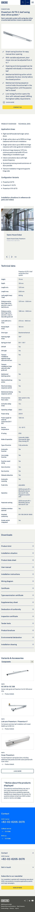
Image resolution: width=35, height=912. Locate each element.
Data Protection (21, 906)
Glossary (12, 908)
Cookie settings (4, 908)
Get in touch (6, 867)
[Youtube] (32, 901)
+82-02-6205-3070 (13, 821)
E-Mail (19, 798)
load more (17, 771)
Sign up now (17, 887)
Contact (4, 853)
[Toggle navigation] (32, 2)
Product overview (8, 124)
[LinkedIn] (29, 901)
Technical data (24, 124)
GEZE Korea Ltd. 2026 (6, 904)
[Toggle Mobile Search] (22, 2)
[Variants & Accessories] (17, 662)
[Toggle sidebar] (27, 2)
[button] (6, 257)
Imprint (17, 908)
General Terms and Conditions (8, 906)
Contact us (17, 107)
